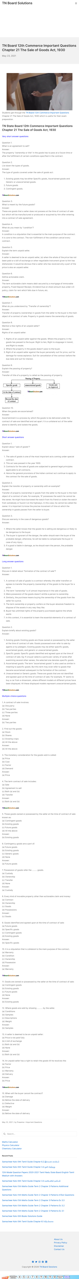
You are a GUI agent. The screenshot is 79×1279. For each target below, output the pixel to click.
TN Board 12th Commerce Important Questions (47, 113)
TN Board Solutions (48, 1267)
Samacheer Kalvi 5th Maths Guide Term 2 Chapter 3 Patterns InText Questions (38, 1195)
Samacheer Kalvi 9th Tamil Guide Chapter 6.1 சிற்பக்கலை (27, 1221)
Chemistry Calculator (12, 1148)
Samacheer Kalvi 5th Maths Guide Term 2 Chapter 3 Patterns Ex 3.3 (33, 1200)
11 (50, 1277)
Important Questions (34, 1122)
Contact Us (59, 1249)
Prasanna (20, 1122)
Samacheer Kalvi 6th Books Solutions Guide (22, 1216)
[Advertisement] (39, 21)
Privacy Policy (60, 1242)
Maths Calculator (10, 1142)
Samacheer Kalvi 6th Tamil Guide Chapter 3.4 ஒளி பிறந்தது (28, 1167)
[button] (39, 1277)
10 (46, 1277)
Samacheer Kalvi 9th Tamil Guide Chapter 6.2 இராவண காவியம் (30, 1162)
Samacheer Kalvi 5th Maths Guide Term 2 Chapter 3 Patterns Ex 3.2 (33, 1205)
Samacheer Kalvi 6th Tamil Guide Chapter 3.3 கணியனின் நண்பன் (31, 1181)
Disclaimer (59, 1246)
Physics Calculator (10, 1145)
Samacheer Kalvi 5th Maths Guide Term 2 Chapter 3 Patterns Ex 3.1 (33, 1211)
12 (55, 1277)
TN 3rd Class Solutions (13, 1277)
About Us (58, 1239)
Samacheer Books (60, 1277)
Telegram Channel (67, 1277)
